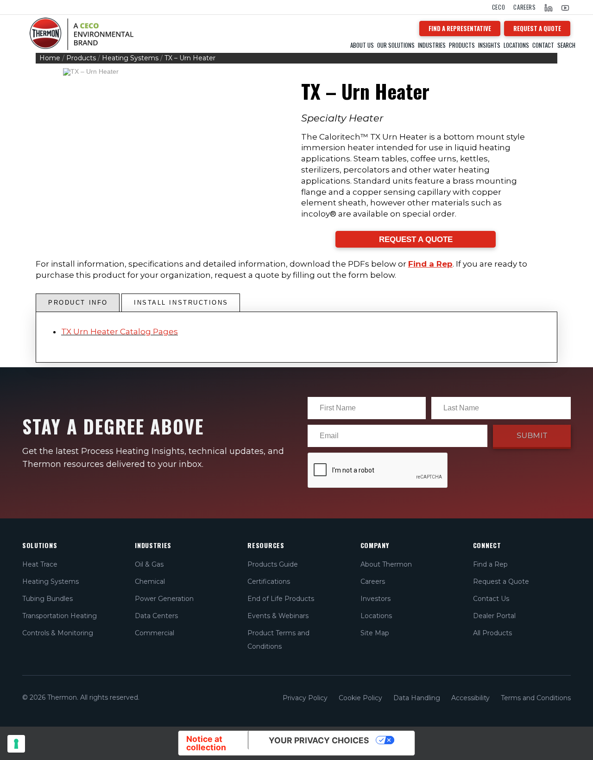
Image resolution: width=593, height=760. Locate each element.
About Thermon (386, 564)
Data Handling (416, 698)
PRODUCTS (462, 45)
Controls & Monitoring (57, 633)
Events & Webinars (278, 616)
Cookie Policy (360, 698)
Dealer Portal (494, 616)
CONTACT (543, 45)
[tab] (78, 303)
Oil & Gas (149, 564)
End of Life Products (280, 598)
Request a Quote (501, 581)
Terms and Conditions (536, 698)
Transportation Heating (59, 616)
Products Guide (272, 564)
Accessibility (470, 698)
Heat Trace (39, 564)
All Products (492, 633)
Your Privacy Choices (319, 740)
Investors (375, 598)
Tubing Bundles (47, 598)
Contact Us (491, 598)
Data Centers (156, 616)
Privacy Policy (305, 698)
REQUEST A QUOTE (537, 28)
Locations (516, 45)
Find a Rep (430, 263)
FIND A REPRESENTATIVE (460, 28)
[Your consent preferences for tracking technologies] (16, 744)
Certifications (268, 581)
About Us (362, 45)
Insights (489, 45)
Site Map (374, 633)
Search (566, 45)
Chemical (150, 581)
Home (49, 58)
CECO (498, 7)
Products (81, 58)
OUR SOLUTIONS (396, 45)
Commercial (154, 633)
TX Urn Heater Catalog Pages (119, 331)
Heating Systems (130, 58)
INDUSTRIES (432, 45)
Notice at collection (206, 743)
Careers (524, 7)
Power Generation (164, 598)
